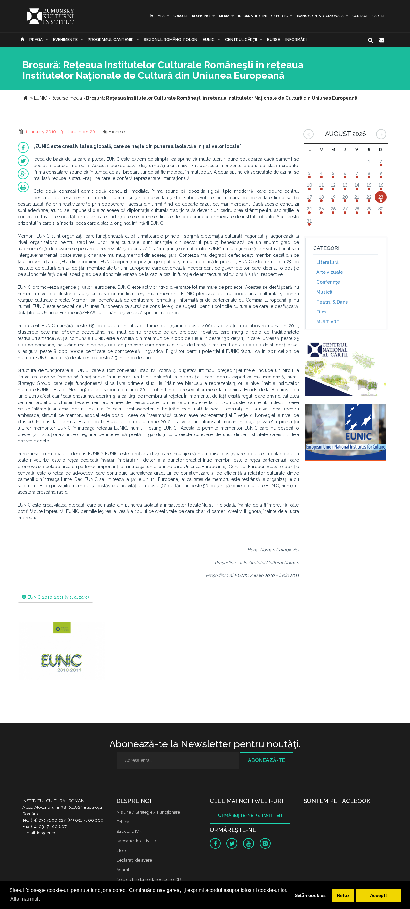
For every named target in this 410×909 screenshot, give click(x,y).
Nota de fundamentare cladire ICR (148, 879)
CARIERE (378, 16)
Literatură (327, 262)
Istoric (121, 850)
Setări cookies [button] (310, 895)
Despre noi (201, 16)
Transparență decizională (320, 16)
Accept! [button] (378, 895)
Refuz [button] (343, 895)
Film (321, 311)
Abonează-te (266, 760)
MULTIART (328, 321)
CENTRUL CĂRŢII (241, 39)
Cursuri (180, 16)
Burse (273, 39)
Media (224, 16)
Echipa (122, 821)
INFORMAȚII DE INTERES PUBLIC (263, 16)
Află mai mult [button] (25, 899)
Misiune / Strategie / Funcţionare (148, 812)
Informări (296, 39)
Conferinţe (328, 282)
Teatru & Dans (332, 301)
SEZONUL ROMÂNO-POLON (170, 39)
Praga (36, 39)
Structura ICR (129, 831)
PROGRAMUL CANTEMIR (111, 39)
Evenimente (65, 39)
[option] (62, 652)
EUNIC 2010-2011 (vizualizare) (57, 597)
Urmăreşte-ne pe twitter (250, 815)
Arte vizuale (329, 272)
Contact (360, 16)
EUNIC (209, 39)
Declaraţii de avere (134, 860)
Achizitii (123, 869)
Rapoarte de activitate (136, 841)
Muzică (324, 292)
